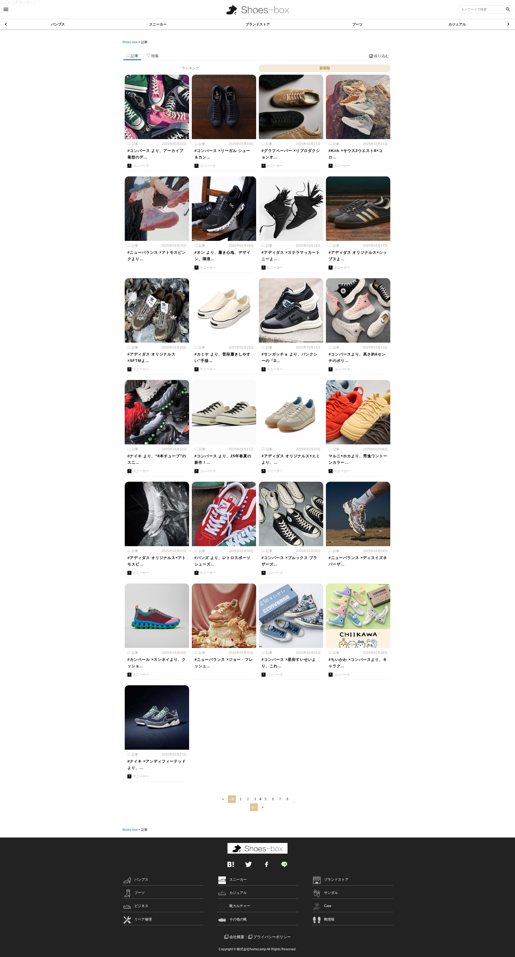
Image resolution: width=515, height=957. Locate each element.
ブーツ (357, 24)
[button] (508, 24)
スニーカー (158, 24)
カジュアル (457, 24)
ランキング (190, 68)
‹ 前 (231, 799)
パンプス (58, 24)
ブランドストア (257, 24)
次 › (253, 807)
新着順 (324, 68)
